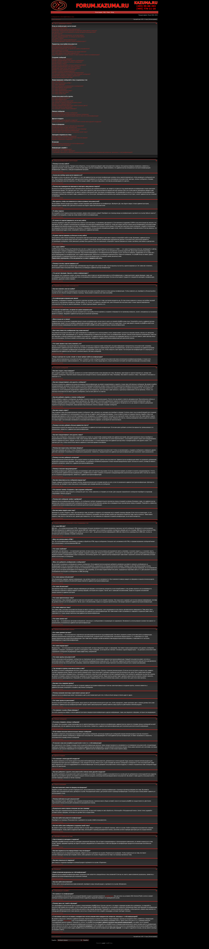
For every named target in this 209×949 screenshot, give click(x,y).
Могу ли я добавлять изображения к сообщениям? (67, 86)
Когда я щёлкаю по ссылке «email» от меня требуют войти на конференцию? (76, 55)
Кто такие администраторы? (61, 98)
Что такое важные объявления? (62, 87)
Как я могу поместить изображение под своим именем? (69, 51)
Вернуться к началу (57, 171)
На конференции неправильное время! (64, 47)
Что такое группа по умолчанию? (62, 107)
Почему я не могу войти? (59, 27)
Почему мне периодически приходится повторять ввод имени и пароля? (74, 30)
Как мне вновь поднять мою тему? (62, 77)
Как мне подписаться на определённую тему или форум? (70, 138)
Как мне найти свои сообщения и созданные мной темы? (70, 132)
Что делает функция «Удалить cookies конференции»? (69, 41)
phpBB (103, 943)
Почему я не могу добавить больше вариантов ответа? (69, 65)
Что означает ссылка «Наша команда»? (64, 108)
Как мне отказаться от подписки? (62, 139)
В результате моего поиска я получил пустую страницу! (69, 129)
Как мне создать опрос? (59, 63)
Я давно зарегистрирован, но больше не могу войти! (68, 37)
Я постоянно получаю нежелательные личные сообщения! (70, 114)
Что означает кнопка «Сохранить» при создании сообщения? (71, 74)
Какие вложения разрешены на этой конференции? (68, 143)
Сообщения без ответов (58, 16)
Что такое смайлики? (58, 84)
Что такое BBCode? (58, 81)
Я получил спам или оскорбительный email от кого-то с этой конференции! (75, 116)
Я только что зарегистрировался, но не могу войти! (68, 35)
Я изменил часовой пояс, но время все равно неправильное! (71, 48)
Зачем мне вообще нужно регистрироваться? (66, 29)
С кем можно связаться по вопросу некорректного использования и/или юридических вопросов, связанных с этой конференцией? (92, 152)
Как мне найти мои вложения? (61, 145)
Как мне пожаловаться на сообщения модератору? (68, 72)
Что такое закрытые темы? (60, 92)
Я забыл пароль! (57, 33)
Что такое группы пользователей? (62, 101)
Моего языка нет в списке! (60, 50)
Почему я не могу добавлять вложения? (64, 69)
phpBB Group (109, 896)
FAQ (104, 12)
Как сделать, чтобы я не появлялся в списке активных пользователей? (74, 32)
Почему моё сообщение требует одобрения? (66, 76)
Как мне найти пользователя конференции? (65, 130)
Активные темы (70, 16)
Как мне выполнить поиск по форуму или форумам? (68, 126)
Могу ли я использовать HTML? (61, 83)
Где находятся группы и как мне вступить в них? (67, 102)
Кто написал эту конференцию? (62, 149)
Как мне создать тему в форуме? (62, 59)
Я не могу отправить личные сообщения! (64, 113)
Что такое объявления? (59, 89)
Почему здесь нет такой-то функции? (63, 151)
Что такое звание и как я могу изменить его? (65, 53)
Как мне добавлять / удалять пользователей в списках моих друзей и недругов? (76, 121)
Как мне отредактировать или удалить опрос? (66, 66)
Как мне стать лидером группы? (62, 104)
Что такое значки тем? (59, 93)
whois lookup (67, 920)
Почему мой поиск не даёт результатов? (64, 127)
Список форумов (56, 19)
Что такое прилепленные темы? (62, 90)
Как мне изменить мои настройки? (62, 45)
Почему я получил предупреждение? (63, 71)
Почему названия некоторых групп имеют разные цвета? (70, 105)
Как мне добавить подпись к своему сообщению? (67, 62)
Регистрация (98, 12)
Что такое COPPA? (58, 38)
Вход (112, 12)
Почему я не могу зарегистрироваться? (64, 40)
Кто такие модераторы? (59, 99)
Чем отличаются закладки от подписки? (64, 136)
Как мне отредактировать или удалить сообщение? (68, 60)
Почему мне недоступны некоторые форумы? (66, 68)
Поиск (108, 12)
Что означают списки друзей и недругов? (65, 120)
